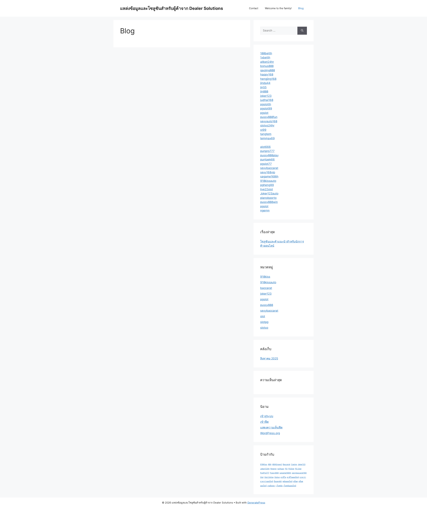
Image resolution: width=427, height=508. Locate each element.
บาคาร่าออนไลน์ (266, 481)
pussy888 (266, 305)
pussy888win (269, 202)
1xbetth (265, 57)
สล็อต (295, 481)
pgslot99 (266, 108)
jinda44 (265, 83)
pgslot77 (266, 164)
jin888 (264, 91)
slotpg (264, 322)
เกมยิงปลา (271, 486)
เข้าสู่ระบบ (266, 416)
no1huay (280, 469)
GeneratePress (256, 502)
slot (262, 316)
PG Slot (298, 469)
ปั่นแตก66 (278, 481)
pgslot (264, 112)
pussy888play (269, 155)
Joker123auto (269, 193)
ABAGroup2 (277, 464)
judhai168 (266, 100)
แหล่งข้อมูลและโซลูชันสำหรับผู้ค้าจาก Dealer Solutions (171, 8)
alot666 (265, 146)
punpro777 (267, 151)
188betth (266, 53)
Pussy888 (274, 473)
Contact (253, 8)
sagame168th (269, 176)
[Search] (302, 31)
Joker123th (265, 469)
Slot (262, 477)
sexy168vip (267, 172)
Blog (301, 8)
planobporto (268, 198)
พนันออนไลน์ (287, 481)
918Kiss (263, 464)
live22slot (266, 189)
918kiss (265, 276)
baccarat (266, 288)
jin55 (263, 87)
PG (286, 469)
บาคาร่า (303, 477)
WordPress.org (270, 433)
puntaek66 (267, 159)
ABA (269, 464)
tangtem (265, 134)
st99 (263, 130)
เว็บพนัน (279, 486)
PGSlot (291, 469)
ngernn (265, 210)
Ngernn (273, 469)
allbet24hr (267, 62)
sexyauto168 (268, 121)
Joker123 (301, 464)
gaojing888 (267, 70)
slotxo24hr (267, 125)
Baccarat (286, 464)
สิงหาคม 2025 (269, 358)
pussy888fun (268, 117)
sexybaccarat (269, 168)
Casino (294, 464)
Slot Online (269, 477)
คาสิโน (283, 477)
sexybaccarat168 (299, 473)
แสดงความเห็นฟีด (271, 427)
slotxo (264, 327)
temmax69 (267, 138)
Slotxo (277, 477)
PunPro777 (264, 473)
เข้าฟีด (264, 422)
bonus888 (267, 66)
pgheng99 (267, 185)
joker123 (266, 96)
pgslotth (265, 104)
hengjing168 (268, 78)
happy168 (266, 74)
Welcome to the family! (278, 8)
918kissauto (268, 180)
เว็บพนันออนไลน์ (289, 486)
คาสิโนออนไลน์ (293, 477)
